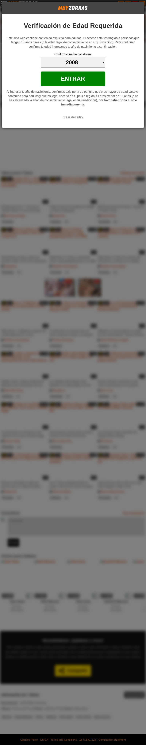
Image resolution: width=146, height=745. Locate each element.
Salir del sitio (73, 117)
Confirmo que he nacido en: (73, 54)
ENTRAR (73, 78)
